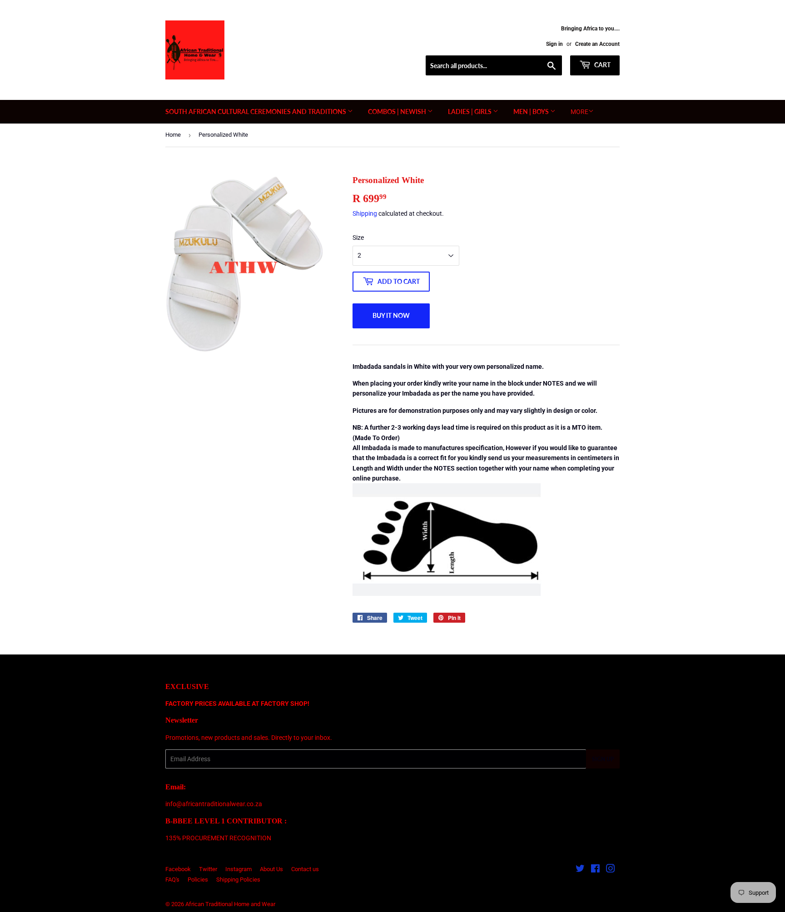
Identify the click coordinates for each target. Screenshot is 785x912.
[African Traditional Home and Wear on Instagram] (610, 869)
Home (173, 134)
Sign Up (603, 759)
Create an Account (597, 44)
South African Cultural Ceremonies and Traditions (256, 111)
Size (358, 237)
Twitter (208, 869)
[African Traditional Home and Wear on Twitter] (580, 869)
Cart (602, 65)
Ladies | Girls (470, 111)
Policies (198, 879)
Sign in (554, 44)
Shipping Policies (238, 879)
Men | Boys (531, 111)
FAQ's (172, 879)
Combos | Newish (397, 111)
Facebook (178, 869)
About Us (271, 869)
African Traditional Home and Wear (230, 904)
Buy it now (391, 315)
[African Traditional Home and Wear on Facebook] (595, 869)
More (579, 111)
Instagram (238, 869)
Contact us (305, 869)
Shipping (365, 213)
